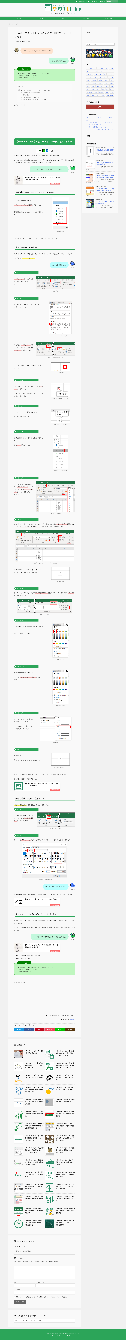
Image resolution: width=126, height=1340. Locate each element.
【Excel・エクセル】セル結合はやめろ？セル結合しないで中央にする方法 (65, 1138)
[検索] (116, 1)
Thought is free (72, 1335)
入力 (88, 83)
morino (72, 1019)
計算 (95, 92)
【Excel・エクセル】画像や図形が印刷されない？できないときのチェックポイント (65, 1065)
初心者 (94, 83)
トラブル (89, 77)
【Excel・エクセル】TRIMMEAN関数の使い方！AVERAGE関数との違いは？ (65, 1174)
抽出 (97, 86)
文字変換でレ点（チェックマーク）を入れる (33, 92)
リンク (96, 77)
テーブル (102, 74)
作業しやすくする (103, 80)
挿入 (102, 86)
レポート (110, 77)
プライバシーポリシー (82, 1)
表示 (111, 89)
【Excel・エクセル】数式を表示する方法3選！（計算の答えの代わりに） (34, 1186)
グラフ (111, 68)
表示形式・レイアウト (58, 1015)
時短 (112, 86)
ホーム (12, 24)
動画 (106, 83)
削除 (100, 83)
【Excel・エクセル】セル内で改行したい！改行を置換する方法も (65, 1162)
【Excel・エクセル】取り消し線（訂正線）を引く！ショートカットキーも (34, 1138)
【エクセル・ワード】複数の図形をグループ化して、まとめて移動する (34, 1065)
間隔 (88, 95)
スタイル (89, 74)
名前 (15, 1282)
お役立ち (92, 68)
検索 (88, 89)
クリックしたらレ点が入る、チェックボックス (34, 99)
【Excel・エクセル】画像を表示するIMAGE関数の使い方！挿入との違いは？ (65, 1150)
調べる (101, 92)
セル (96, 74)
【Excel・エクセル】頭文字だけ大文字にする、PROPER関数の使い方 (34, 1174)
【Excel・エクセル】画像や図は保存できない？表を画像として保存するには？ (65, 1053)
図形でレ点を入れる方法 (28, 95)
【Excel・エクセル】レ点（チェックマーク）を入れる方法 (35, 90)
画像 (93, 89)
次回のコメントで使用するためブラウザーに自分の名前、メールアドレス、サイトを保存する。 (42, 1297)
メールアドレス (40, 1282)
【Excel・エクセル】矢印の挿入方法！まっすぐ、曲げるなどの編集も (34, 1102)
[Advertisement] (44, 120)
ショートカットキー (106, 71)
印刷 (111, 83)
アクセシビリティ (102, 68)
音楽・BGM (110, 95)
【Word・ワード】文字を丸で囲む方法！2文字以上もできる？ (65, 1077)
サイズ (96, 71)
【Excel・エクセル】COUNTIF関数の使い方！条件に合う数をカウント (34, 1114)
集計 (93, 95)
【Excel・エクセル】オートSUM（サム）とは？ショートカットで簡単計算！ (65, 1186)
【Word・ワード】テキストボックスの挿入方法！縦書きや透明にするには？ (34, 1089)
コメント (16, 1265)
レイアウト (103, 77)
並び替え (94, 80)
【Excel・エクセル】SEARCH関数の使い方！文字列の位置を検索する (65, 1211)
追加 (107, 92)
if (87, 68)
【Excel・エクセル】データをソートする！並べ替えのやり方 (65, 1198)
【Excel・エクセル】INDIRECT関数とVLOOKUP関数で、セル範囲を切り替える (34, 1126)
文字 (107, 86)
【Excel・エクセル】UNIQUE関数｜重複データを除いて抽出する (65, 1126)
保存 (112, 80)
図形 (29, 41)
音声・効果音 (100, 95)
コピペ (88, 71)
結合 (98, 89)
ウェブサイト (17, 1289)
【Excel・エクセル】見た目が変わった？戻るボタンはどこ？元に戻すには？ (34, 1150)
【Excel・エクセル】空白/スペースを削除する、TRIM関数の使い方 (34, 1211)
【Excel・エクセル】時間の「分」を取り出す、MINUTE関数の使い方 (34, 1223)
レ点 (25, 41)
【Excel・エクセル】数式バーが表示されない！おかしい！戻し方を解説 (65, 1223)
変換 (93, 86)
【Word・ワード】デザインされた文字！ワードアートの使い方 (34, 1077)
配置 (112, 92)
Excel (18, 24)
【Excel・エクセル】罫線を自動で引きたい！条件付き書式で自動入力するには (34, 1162)
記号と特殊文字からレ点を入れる (30, 97)
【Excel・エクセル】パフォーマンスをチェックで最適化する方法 (65, 1114)
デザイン (110, 74)
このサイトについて (93, 1)
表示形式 (89, 92)
